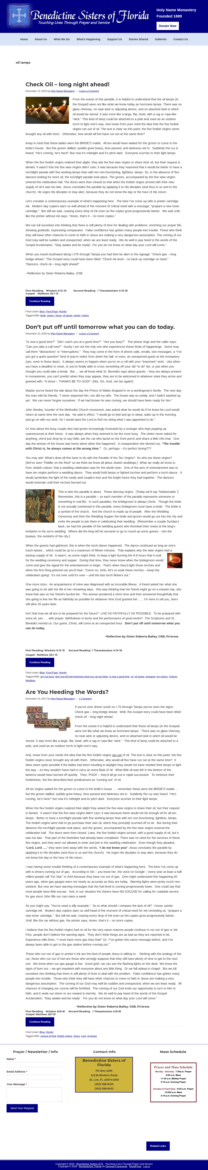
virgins (85, 315)
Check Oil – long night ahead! (67, 84)
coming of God (48, 1036)
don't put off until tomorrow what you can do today (81, 676)
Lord (83, 1036)
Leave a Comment (89, 91)
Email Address (17, 1071)
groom (50, 315)
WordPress (135, 1166)
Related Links (158, 1146)
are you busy (47, 676)
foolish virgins (64, 1036)
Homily (63, 311)
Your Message (17, 1084)
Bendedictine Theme (90, 1166)
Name (11, 1059)
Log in (146, 1166)
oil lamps (67, 315)
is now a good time (119, 676)
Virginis (173, 676)
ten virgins (162, 676)
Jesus (58, 315)
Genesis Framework (116, 1166)
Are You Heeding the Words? (67, 692)
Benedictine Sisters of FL (89, 1164)
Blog (42, 311)
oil (132, 676)
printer (77, 315)
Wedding (30, 680)
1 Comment (85, 698)
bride (43, 315)
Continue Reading (39, 301)
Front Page (52, 311)
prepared (150, 676)
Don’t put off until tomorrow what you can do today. (100, 327)
